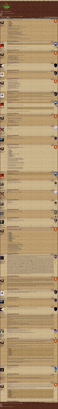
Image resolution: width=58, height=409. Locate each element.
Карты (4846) (10, 0)
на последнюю (21, 16)
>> (16, 16)
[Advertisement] (34, 6)
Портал (2, 0)
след (18, 16)
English (56, 0)
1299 (3, 208)
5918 (3, 263)
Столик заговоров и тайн (10, 13)
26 (4, 216)
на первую (4, 16)
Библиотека (44, 0)
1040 (3, 379)
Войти (52, 0)
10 (15, 16)
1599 (3, 49)
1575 (3, 69)
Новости (15, 0)
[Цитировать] (52, 42)
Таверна (6, 0)
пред (7, 16)
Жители (48, 0)
